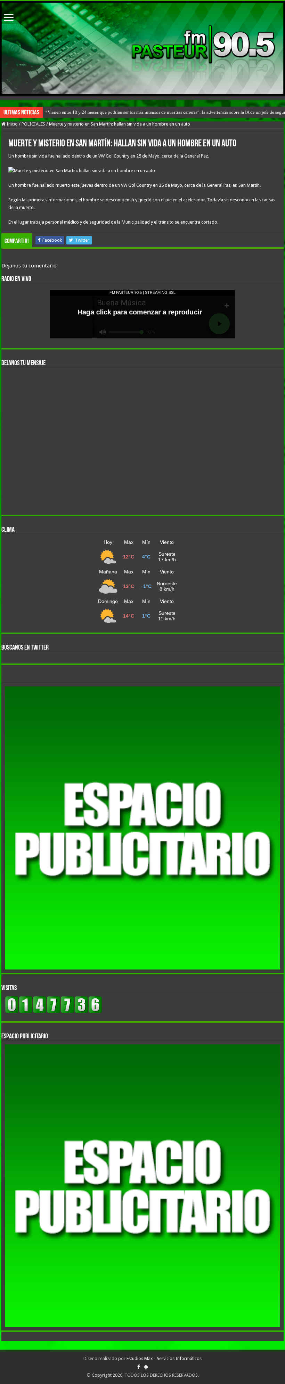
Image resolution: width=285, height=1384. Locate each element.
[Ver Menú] (9, 18)
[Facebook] (139, 1367)
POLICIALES (33, 124)
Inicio (12, 124)
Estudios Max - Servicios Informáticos (164, 1358)
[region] (142, 827)
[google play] (145, 1367)
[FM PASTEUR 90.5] (142, 48)
